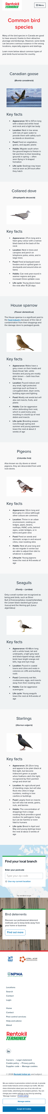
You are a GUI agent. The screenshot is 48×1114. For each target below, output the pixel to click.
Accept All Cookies (24, 1109)
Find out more (15, 932)
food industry (14, 320)
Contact (10, 996)
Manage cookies (30, 1066)
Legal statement (24, 1060)
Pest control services (16, 1016)
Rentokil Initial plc (22, 1074)
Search (9, 991)
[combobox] (24, 876)
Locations (10, 987)
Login (8, 1000)
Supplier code (12, 1066)
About (9, 1025)
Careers (10, 1060)
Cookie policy (12, 1063)
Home (9, 1008)
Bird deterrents (16, 914)
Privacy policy (28, 1063)
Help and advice (14, 1021)
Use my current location (19, 881)
